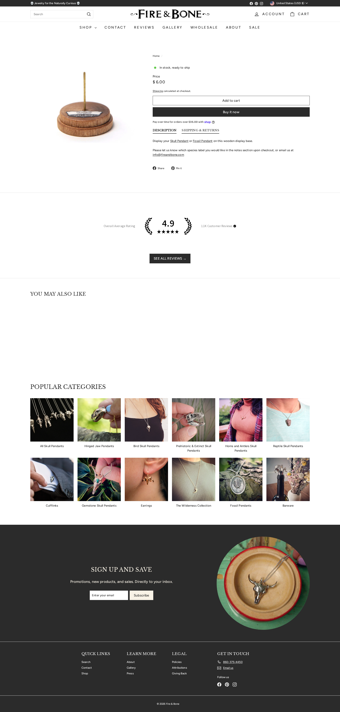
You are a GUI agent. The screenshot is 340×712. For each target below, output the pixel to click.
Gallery (173, 27)
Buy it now (231, 112)
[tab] (165, 131)
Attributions (179, 667)
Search (86, 662)
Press (130, 673)
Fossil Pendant (203, 141)
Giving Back (179, 673)
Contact (115, 27)
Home (156, 55)
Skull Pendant (179, 141)
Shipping (158, 90)
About (233, 27)
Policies (177, 662)
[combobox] (61, 14)
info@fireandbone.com (168, 155)
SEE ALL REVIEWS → (170, 258)
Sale (254, 27)
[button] (234, 226)
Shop (86, 27)
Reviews (144, 27)
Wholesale (204, 27)
